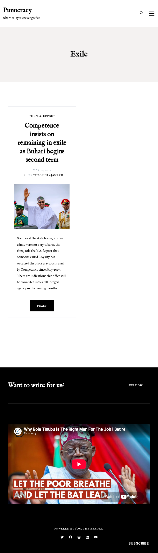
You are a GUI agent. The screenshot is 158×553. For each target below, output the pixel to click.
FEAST (42, 305)
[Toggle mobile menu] (151, 13)
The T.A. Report (42, 116)
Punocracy (17, 10)
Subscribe (139, 543)
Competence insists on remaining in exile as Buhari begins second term (42, 143)
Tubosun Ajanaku (48, 175)
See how (136, 385)
